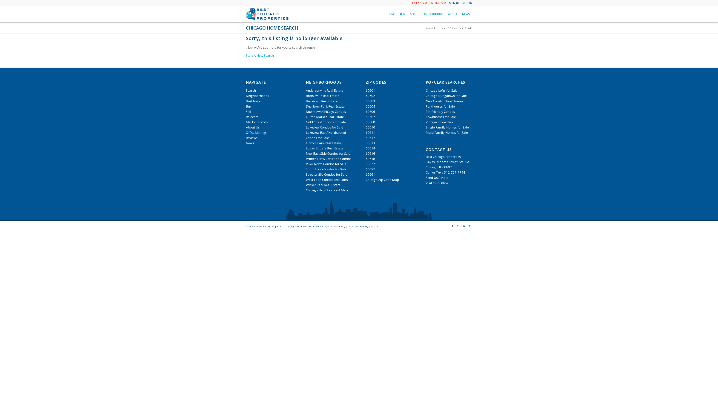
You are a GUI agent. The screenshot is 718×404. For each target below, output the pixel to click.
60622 (370, 164)
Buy (249, 106)
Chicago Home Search (272, 28)
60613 (370, 143)
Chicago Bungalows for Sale (446, 96)
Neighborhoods (257, 96)
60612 (370, 138)
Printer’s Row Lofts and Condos (328, 159)
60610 (370, 127)
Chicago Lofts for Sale (442, 90)
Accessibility (362, 226)
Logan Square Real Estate (324, 148)
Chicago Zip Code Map (382, 179)
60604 (370, 106)
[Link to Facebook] (452, 226)
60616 (370, 153)
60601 (370, 90)
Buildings (253, 101)
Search (251, 90)
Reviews (251, 138)
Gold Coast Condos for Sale (326, 122)
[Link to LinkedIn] (464, 226)
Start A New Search (260, 55)
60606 (370, 111)
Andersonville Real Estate (324, 90)
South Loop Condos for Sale (326, 169)
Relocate (252, 117)
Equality (374, 226)
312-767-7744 (437, 3)
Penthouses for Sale (440, 106)
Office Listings (256, 132)
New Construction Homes (444, 101)
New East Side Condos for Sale (328, 153)
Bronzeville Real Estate (322, 96)
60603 (370, 101)
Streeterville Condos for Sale (326, 174)
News (250, 143)
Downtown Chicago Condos (326, 111)
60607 (370, 117)
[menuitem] (391, 14)
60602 (370, 96)
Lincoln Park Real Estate (323, 143)
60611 (370, 132)
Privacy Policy (338, 226)
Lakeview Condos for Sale (324, 127)
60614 (370, 148)
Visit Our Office (437, 183)
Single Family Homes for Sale (447, 127)
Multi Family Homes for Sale (447, 132)
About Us (253, 127)
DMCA (351, 226)
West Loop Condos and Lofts (327, 179)
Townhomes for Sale (441, 117)
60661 (370, 174)
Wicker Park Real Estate (323, 185)
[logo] (268, 14)
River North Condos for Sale (326, 164)
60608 (370, 122)
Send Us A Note (437, 177)
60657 (370, 169)
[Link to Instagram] (469, 226)
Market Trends (257, 122)
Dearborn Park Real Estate (325, 106)
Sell (248, 111)
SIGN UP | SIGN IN (460, 3)
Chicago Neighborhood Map (327, 190)
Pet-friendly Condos (440, 111)
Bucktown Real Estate (321, 101)
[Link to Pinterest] (458, 226)
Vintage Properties (439, 122)
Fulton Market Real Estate (325, 117)
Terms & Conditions (319, 226)
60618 (370, 159)
